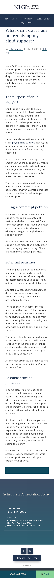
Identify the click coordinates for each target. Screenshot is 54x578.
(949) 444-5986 (18, 574)
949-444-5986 (17, 512)
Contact (30, 23)
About (14, 19)
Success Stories (43, 19)
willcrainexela (16, 48)
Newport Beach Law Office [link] (23, 526)
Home (7, 19)
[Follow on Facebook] (23, 551)
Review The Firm (27, 557)
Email (46, 574)
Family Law (27, 19)
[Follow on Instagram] (30, 551)
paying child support (23, 142)
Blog (22, 23)
